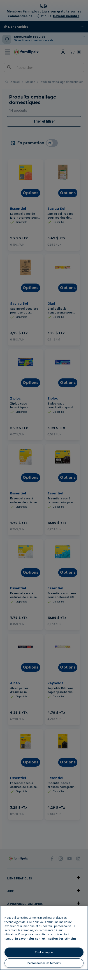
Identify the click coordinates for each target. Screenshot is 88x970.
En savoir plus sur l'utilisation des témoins (45, 938)
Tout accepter (44, 952)
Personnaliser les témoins (44, 963)
